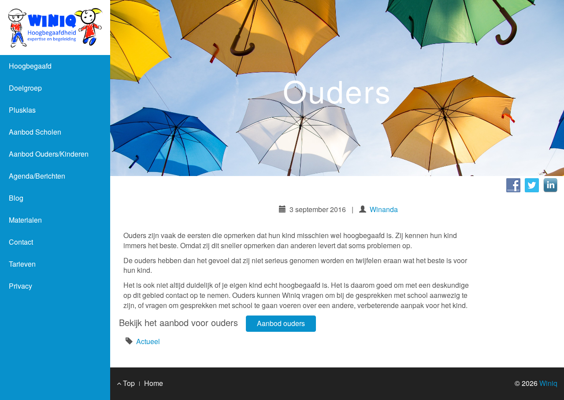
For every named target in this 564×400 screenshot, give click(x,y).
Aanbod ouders (281, 323)
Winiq (548, 383)
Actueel (148, 341)
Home (153, 383)
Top (128, 383)
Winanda (384, 209)
